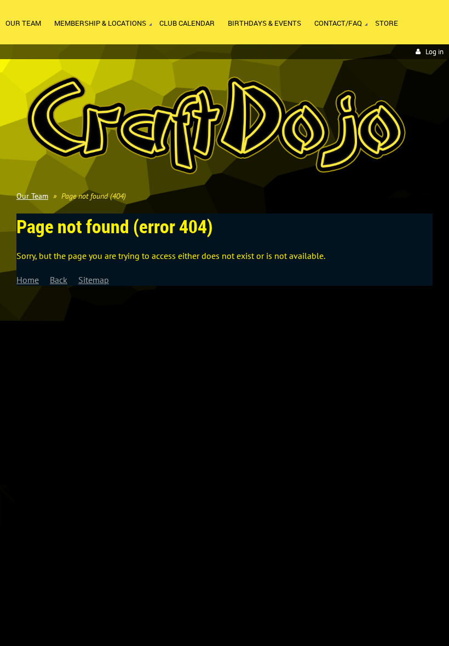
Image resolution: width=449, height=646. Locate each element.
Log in (434, 51)
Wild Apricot (348, 340)
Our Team (32, 196)
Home (27, 279)
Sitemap (93, 279)
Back (58, 279)
